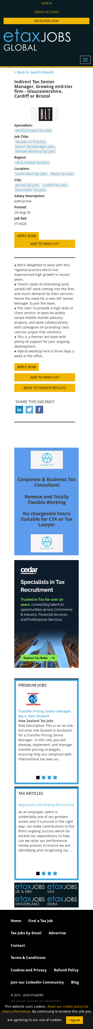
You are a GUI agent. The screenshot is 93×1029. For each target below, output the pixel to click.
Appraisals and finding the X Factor (46, 804)
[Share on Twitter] (29, 409)
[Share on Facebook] (39, 409)
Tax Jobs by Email (26, 932)
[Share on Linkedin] (19, 409)
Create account (46, 12)
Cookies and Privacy (29, 970)
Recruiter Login (47, 21)
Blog (75, 982)
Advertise (57, 932)
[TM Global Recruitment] (46, 699)
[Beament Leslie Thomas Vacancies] (44, 114)
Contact (18, 945)
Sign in (46, 3)
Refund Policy (66, 970)
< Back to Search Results (34, 72)
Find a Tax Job (40, 920)
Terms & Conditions (28, 957)
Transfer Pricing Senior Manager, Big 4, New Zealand (45, 713)
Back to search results (45, 387)
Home (16, 920)
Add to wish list (44, 243)
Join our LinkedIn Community (37, 982)
